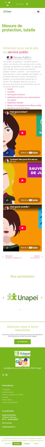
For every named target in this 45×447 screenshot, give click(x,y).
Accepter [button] (17, 443)
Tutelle (10, 89)
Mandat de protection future (18, 108)
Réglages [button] (27, 443)
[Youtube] (9, 2)
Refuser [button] (36, 443)
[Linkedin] (7, 5)
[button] (27, 4)
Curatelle (11, 92)
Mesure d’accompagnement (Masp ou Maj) (24, 105)
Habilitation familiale (15, 103)
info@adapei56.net (8, 427)
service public (18, 52)
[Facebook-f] (5, 2)
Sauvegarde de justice (16, 95)
